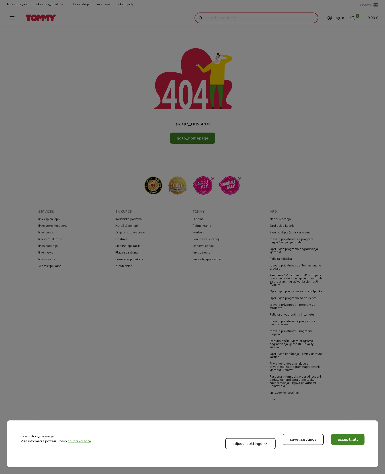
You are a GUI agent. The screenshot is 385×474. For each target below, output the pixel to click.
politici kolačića (79, 441)
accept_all (348, 439)
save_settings (303, 439)
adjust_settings (247, 443)
